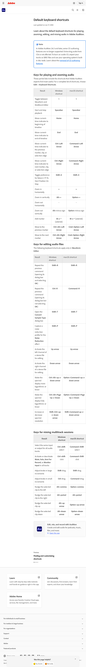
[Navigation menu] (3, 3)
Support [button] (6, 634)
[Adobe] (11, 3)
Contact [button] (6, 638)
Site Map (6, 663)
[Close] (75, 659)
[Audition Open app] (83, 10)
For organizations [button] (9, 628)
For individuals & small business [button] (14, 619)
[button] (74, 3)
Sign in (81, 3)
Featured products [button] (10, 648)
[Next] (73, 559)
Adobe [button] (6, 643)
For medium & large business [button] (13, 624)
